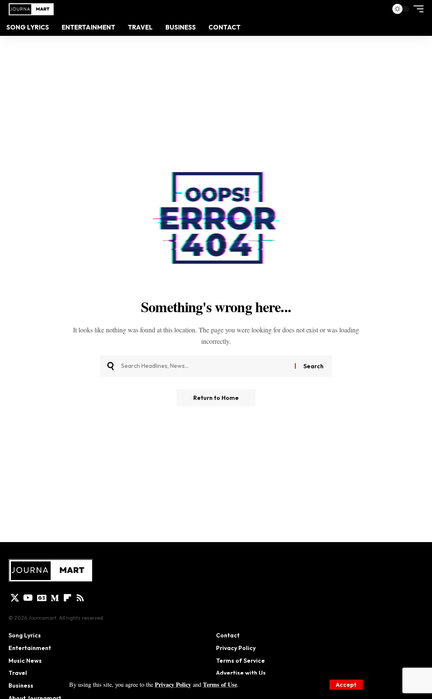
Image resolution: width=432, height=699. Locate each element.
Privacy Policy (173, 684)
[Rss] (80, 598)
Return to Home (216, 398)
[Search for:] (205, 366)
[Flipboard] (67, 598)
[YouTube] (28, 598)
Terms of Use (220, 684)
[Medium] (55, 598)
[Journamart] (31, 8)
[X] (14, 598)
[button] (346, 685)
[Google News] (42, 598)
